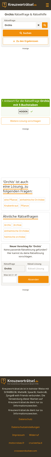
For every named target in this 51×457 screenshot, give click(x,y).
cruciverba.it (35, 442)
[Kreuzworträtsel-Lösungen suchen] (45, 25)
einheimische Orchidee (32, 199)
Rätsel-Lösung (34, 264)
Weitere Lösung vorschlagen (25, 121)
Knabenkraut (11, 205)
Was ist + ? (10, 275)
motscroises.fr (16, 442)
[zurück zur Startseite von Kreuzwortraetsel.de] (20, 5)
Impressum (18, 435)
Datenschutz (25, 419)
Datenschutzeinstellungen (25, 427)
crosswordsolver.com (25, 450)
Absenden (33, 279)
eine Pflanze (10, 199)
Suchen (27, 33)
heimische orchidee (14, 236)
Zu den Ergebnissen (27, 41)
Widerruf (34, 435)
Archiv (7, 225)
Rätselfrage (9, 20)
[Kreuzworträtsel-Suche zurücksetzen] (38, 25)
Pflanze (25, 205)
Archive (17, 225)
